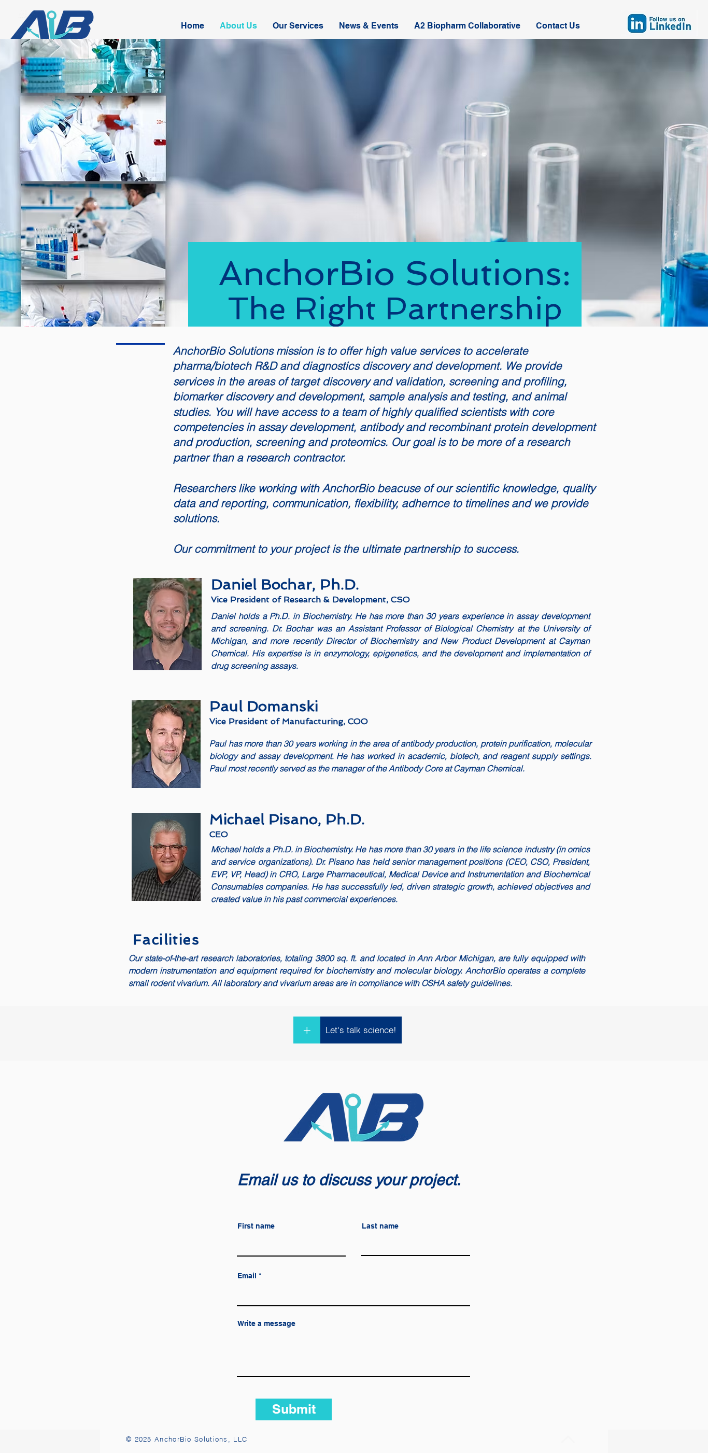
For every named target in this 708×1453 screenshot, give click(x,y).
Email (247, 1275)
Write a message (266, 1323)
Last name (380, 1226)
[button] (558, 26)
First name (256, 1226)
